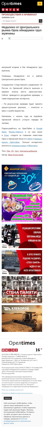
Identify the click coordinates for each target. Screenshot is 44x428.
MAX (30, 139)
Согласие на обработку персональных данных (17, 393)
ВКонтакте (32, 146)
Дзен (6, 135)
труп (17, 151)
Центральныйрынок (28, 151)
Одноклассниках (19, 146)
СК (12, 151)
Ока (8, 151)
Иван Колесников (15, 155)
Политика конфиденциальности (12, 390)
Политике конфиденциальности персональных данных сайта (17, 421)
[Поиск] (40, 21)
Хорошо (8, 398)
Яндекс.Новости (16, 132)
